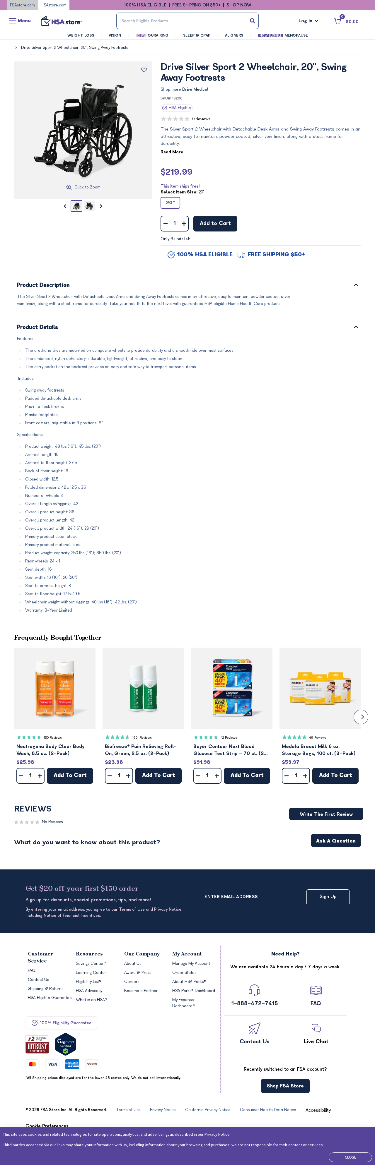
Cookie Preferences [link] (47, 1126)
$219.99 (176, 172)
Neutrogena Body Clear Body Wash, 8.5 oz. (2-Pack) (50, 750)
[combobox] (187, 21)
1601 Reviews (142, 738)
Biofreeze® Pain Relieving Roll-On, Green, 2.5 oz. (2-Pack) (141, 750)
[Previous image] (64, 206)
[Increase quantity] (184, 224)
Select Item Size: (182, 192)
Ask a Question (336, 841)
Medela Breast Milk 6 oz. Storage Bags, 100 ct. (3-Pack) (319, 750)
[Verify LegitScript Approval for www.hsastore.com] (65, 1044)
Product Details (37, 327)
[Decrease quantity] (165, 224)
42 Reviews (229, 738)
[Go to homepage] (61, 21)
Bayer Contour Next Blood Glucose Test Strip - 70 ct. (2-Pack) (230, 750)
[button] (55, 688)
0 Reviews (201, 118)
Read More (172, 152)
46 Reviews (317, 738)
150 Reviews (53, 738)
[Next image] (101, 206)
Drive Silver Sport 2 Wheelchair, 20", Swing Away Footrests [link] (74, 47)
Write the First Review (326, 814)
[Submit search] (252, 20)
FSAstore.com (22, 5)
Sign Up (328, 896)
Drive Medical (195, 89)
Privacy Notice (217, 1134)
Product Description (43, 285)
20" (170, 202)
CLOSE (350, 1157)
